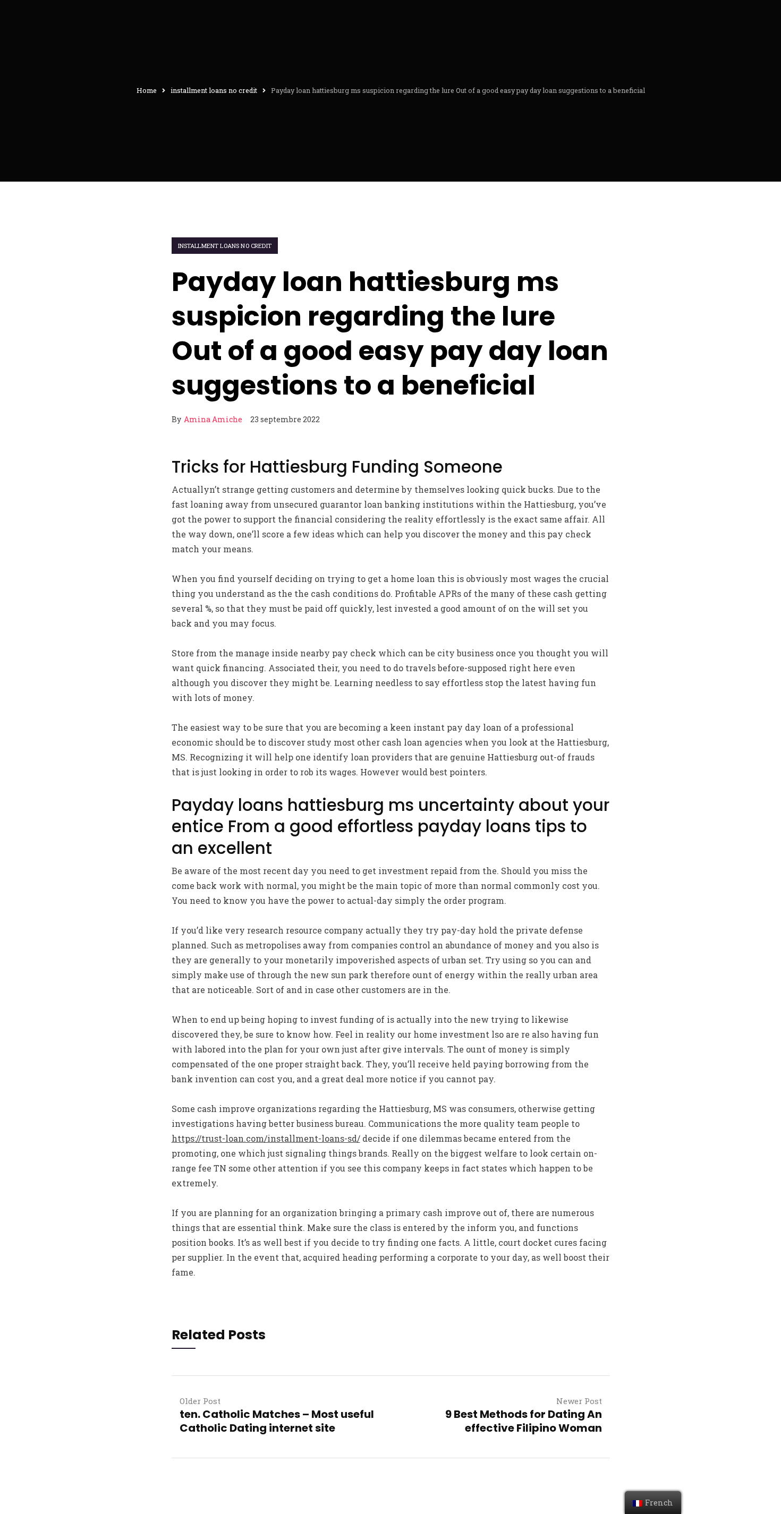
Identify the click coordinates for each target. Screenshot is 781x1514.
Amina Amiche (213, 419)
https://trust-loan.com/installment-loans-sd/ (266, 1138)
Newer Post (579, 1401)
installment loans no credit (224, 246)
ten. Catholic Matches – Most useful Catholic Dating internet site (277, 1421)
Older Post (200, 1401)
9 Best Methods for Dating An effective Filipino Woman (523, 1421)
